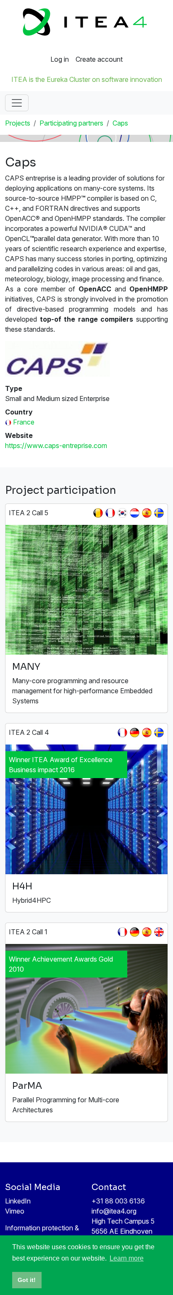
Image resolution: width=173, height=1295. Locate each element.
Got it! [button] (27, 1280)
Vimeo (14, 1211)
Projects (17, 123)
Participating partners (71, 123)
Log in (59, 59)
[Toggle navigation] (17, 102)
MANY (26, 666)
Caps (120, 123)
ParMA (27, 1085)
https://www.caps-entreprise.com (56, 445)
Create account (99, 59)
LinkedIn (18, 1201)
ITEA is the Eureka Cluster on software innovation (86, 79)
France (23, 422)
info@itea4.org (114, 1211)
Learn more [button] (127, 1258)
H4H (22, 886)
